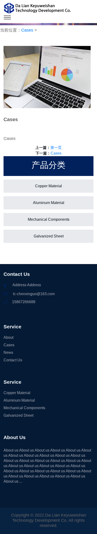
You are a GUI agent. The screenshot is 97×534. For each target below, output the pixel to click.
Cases (27, 30)
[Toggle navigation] (7, 17)
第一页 (56, 148)
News (8, 353)
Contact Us (13, 360)
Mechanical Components (48, 219)
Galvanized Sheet (49, 236)
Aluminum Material (48, 203)
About (8, 337)
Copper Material (48, 186)
